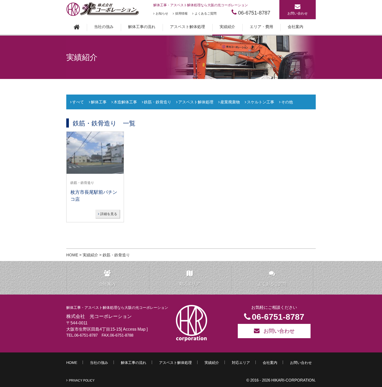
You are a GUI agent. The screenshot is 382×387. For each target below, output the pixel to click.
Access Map (134, 329)
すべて (78, 102)
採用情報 (181, 13)
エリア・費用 (261, 26)
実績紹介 (227, 26)
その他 (287, 102)
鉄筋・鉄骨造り (157, 102)
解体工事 (99, 102)
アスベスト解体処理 (187, 26)
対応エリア (189, 284)
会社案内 (295, 26)
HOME (72, 255)
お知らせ (162, 13)
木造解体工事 (125, 102)
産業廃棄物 (230, 102)
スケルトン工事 (260, 102)
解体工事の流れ (141, 26)
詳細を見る (108, 214)
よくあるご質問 (205, 13)
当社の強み (104, 26)
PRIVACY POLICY (82, 380)
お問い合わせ (297, 13)
